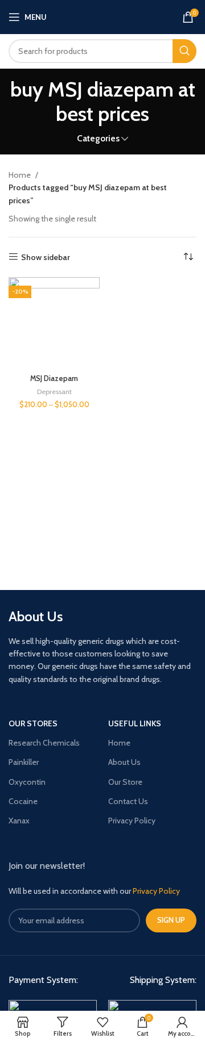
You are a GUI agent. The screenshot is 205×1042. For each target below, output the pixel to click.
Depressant (54, 391)
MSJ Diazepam (54, 378)
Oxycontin (27, 782)
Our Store (125, 782)
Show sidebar (45, 257)
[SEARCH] (184, 51)
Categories (98, 138)
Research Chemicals (44, 743)
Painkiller (24, 762)
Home (20, 175)
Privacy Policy (131, 820)
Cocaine (23, 801)
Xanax (19, 820)
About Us (124, 762)
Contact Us (128, 801)
